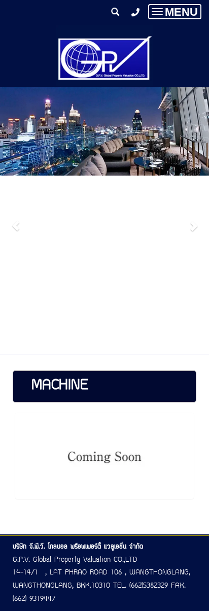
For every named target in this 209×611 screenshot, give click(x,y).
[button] (15, 221)
